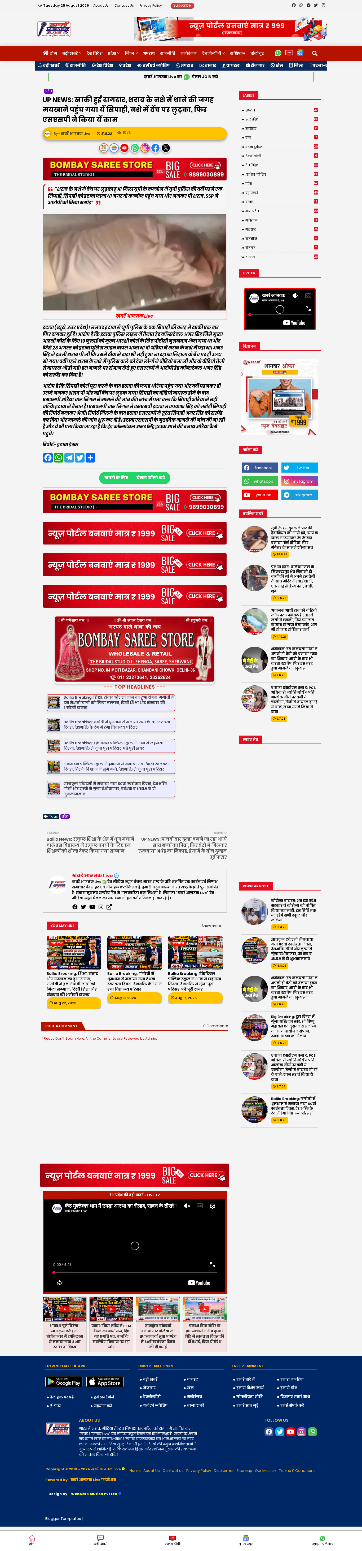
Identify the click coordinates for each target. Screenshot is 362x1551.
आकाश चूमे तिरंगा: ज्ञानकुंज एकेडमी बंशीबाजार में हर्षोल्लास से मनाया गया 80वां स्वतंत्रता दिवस (64, 1361)
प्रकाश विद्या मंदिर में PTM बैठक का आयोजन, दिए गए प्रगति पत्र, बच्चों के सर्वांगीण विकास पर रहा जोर (111, 1361)
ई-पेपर (55, 1430)
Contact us (124, 5)
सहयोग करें (103, 1430)
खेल (279, 65)
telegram (303, 495)
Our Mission (265, 1495)
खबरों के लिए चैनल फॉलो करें (134, 478)
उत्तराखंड (281, 128)
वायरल (233, 65)
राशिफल (237, 53)
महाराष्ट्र (281, 229)
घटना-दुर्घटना (325, 65)
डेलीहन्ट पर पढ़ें (62, 1421)
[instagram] (101, 931)
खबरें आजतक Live (92, 900)
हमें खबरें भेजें (104, 1421)
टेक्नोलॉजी (211, 53)
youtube (263, 495)
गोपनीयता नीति (249, 1421)
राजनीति (167, 53)
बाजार (210, 65)
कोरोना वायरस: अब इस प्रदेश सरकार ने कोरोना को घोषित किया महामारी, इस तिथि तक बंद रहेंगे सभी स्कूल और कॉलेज (293, 910)
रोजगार (257, 65)
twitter (303, 467)
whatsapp (263, 481)
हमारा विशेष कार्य (250, 1412)
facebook (264, 467)
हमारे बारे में (245, 1403)
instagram (303, 481)
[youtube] (92, 931)
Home (135, 1495)
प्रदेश (112, 53)
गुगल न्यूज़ (246, 1544)
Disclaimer (224, 1495)
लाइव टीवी (172, 1544)
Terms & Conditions (297, 1495)
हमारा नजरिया (292, 1403)
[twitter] (83, 931)
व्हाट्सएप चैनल (322, 1544)
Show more (211, 950)
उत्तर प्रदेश (281, 119)
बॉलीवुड (257, 53)
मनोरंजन (188, 53)
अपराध (149, 53)
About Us (101, 5)
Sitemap (244, 1495)
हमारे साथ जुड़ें (247, 1429)
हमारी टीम (288, 1412)
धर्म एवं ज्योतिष (156, 65)
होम (53, 53)
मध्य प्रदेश (281, 211)
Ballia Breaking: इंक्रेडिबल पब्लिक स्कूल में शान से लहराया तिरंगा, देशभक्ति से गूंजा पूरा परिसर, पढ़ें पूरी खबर (194, 1006)
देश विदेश (95, 53)
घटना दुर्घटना (281, 146)
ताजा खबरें (195, 1429)
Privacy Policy (151, 5)
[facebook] (75, 931)
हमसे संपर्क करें (292, 1429)
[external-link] (109, 931)
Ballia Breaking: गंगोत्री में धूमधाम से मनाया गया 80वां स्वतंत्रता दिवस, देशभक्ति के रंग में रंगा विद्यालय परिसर (134, 1006)
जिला (129, 53)
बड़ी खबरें (70, 53)
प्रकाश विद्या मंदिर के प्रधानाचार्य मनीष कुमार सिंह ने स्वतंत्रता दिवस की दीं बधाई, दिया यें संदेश (204, 1358)
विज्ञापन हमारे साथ (295, 1421)
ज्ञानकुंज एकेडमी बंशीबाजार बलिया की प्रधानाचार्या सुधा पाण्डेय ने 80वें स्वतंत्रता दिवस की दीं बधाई (158, 1361)
